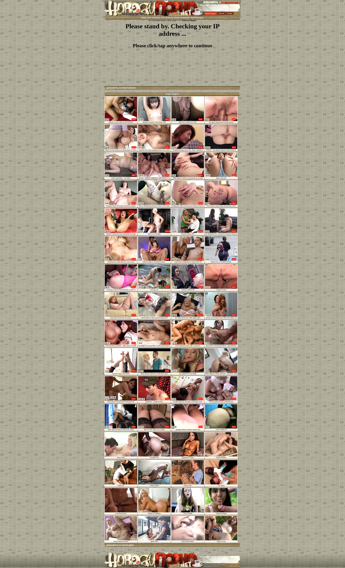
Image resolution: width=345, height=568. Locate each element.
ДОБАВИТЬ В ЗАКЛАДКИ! (120, 545)
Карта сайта (207, 554)
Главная (221, 13)
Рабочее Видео (189, 20)
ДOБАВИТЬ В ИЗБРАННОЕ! (121, 88)
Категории (211, 13)
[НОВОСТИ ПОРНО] (133, 15)
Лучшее (229, 13)
